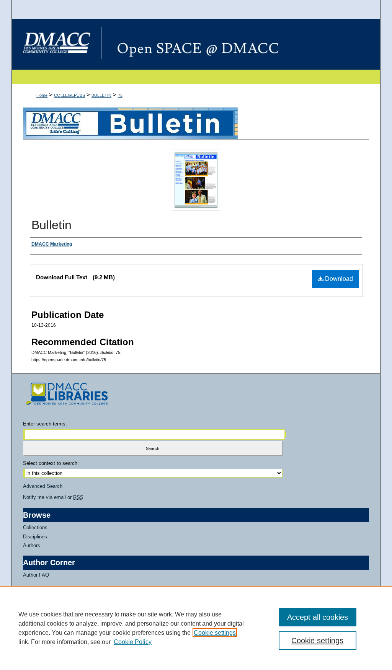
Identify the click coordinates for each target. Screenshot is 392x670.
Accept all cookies (317, 617)
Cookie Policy (133, 642)
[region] (196, 628)
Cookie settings (215, 632)
